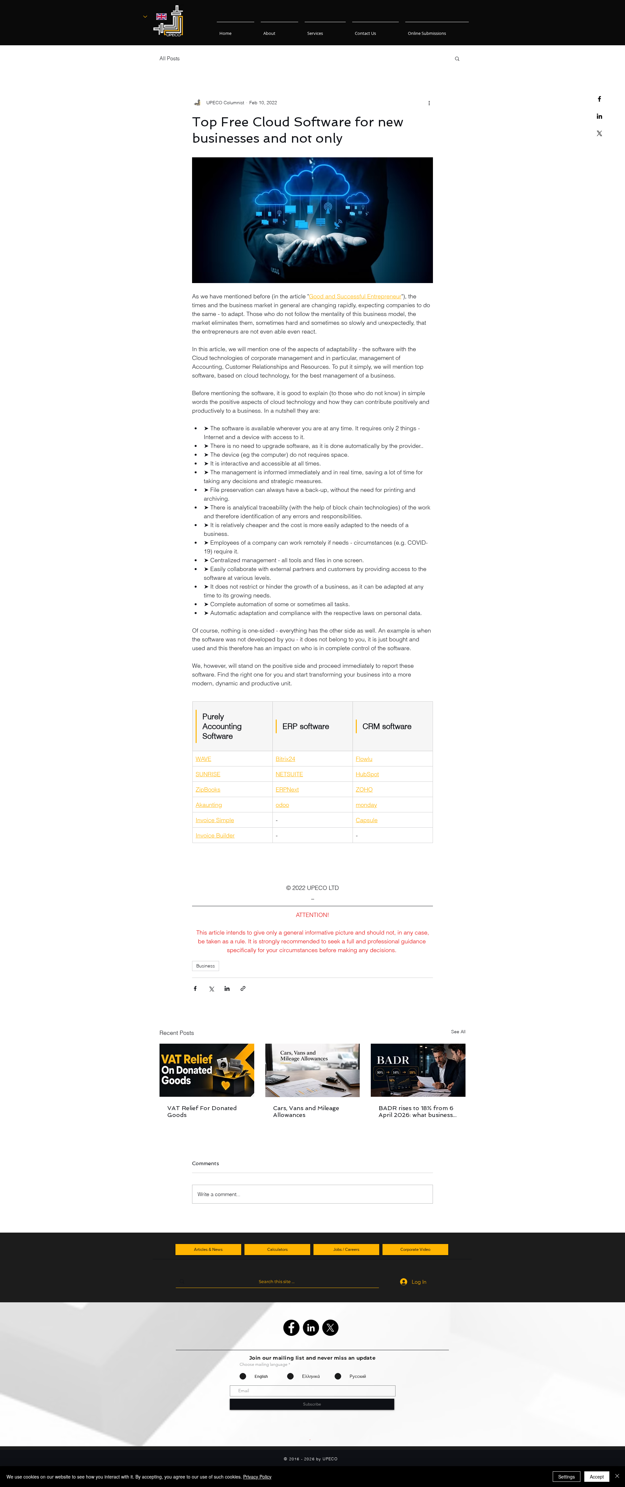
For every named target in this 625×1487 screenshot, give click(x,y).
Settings (566, 1476)
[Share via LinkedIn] (227, 988)
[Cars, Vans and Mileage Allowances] (312, 1070)
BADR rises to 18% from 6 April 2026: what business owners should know (416, 1111)
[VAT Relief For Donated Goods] (207, 1070)
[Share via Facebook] (195, 988)
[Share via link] (243, 988)
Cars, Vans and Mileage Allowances (306, 1111)
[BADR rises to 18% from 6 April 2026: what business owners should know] (418, 1070)
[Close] (617, 1476)
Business (205, 966)
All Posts (170, 58)
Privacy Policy (257, 1476)
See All (458, 1032)
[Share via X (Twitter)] (211, 988)
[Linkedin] (599, 116)
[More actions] (429, 103)
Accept (597, 1476)
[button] (457, 58)
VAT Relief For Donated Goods (202, 1111)
